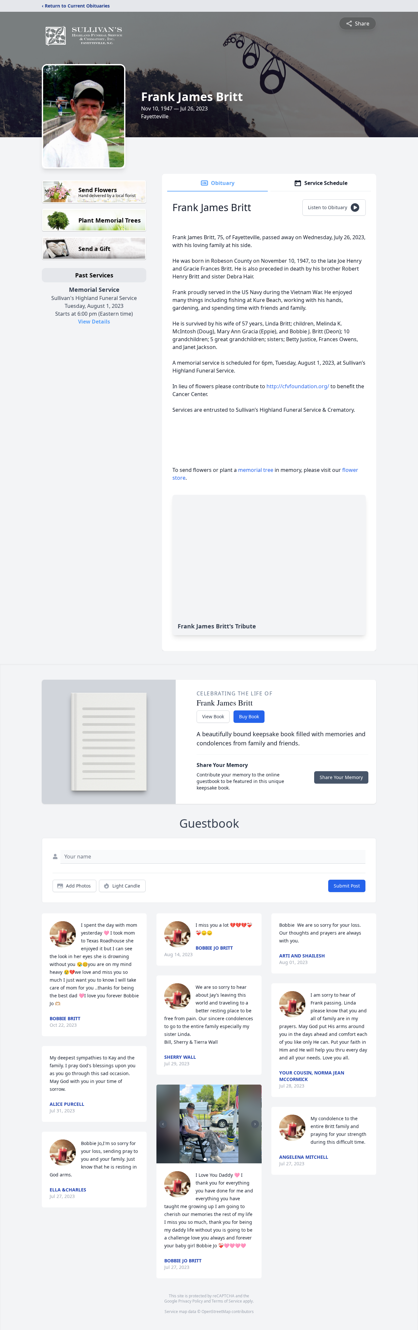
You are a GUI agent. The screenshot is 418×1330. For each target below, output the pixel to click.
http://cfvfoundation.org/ (297, 386)
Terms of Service (227, 1301)
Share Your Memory (341, 777)
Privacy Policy (190, 1301)
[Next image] (255, 1124)
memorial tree (255, 470)
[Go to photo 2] (209, 1159)
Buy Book (249, 716)
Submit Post (347, 886)
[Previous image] (163, 1124)
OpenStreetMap (216, 1311)
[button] (209, 1124)
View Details (94, 321)
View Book (213, 716)
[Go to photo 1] (205, 1159)
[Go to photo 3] (213, 1159)
